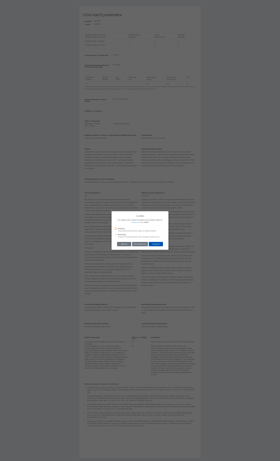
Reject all (124, 244)
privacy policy (136, 222)
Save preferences (140, 244)
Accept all (155, 244)
